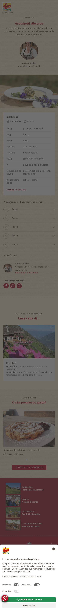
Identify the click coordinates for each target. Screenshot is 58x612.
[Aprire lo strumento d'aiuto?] (4, 598)
